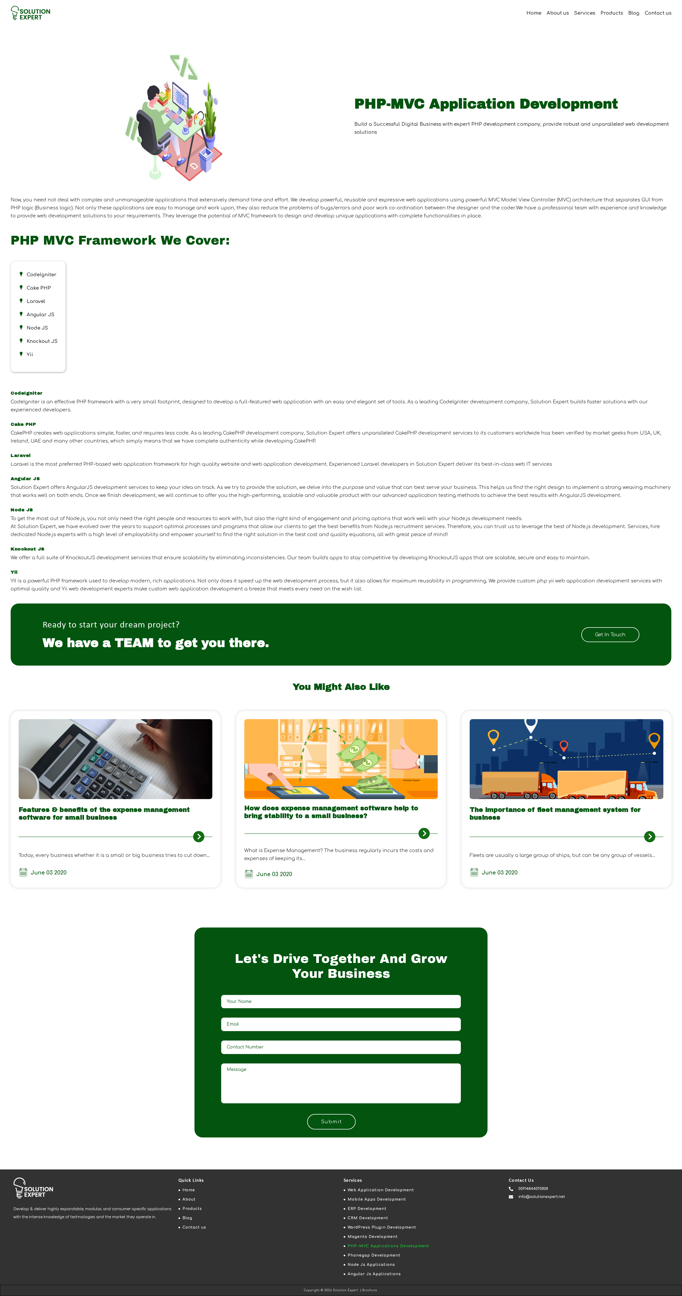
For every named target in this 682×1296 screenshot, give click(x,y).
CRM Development (368, 1218)
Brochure (369, 1290)
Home (533, 13)
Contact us (658, 13)
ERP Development (367, 1209)
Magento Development (373, 1237)
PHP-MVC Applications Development (388, 1246)
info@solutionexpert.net (541, 1197)
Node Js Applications (371, 1265)
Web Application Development (381, 1190)
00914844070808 (533, 1189)
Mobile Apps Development (377, 1199)
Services (584, 13)
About (189, 1199)
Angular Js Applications (374, 1274)
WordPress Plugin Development (382, 1227)
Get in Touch (610, 634)
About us (558, 13)
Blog (633, 13)
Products (611, 13)
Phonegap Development (374, 1255)
